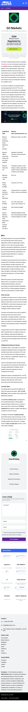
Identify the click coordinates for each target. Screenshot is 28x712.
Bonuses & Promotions (14, 479)
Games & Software (14, 474)
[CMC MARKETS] (21, 555)
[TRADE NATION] (21, 570)
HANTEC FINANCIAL (21, 596)
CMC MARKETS (21, 564)
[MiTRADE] (7, 587)
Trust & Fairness (14, 469)
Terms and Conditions (14, 698)
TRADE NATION (21, 579)
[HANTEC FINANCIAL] (21, 587)
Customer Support (14, 484)
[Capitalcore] (7, 555)
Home (2, 8)
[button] (23, 3)
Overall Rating (14, 459)
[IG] (7, 570)
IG (7, 579)
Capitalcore (7, 564)
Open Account (13, 49)
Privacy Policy (4, 698)
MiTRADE (7, 596)
